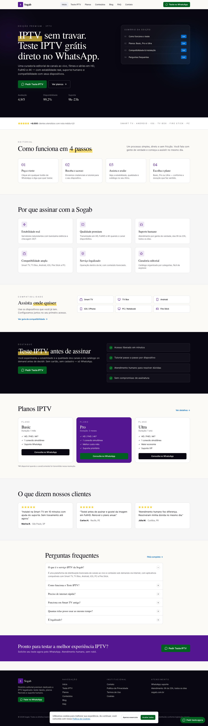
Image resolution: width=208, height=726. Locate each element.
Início (64, 4)
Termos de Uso (114, 692)
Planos (88, 4)
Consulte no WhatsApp (45, 452)
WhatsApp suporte (160, 684)
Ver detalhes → (183, 410)
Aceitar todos (148, 717)
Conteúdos (100, 4)
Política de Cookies (81, 719)
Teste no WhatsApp (178, 4)
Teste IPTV (76, 4)
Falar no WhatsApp (33, 699)
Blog (111, 4)
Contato (129, 4)
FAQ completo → (155, 557)
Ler (183, 36)
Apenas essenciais (130, 717)
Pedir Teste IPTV (34, 84)
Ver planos (57, 84)
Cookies (110, 696)
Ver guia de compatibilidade (31, 319)
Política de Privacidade (117, 688)
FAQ (119, 4)
